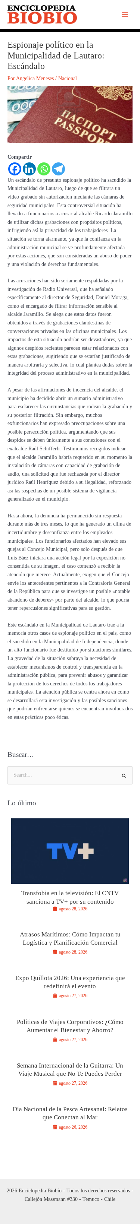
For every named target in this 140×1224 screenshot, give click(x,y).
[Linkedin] (29, 168)
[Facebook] (14, 168)
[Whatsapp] (43, 168)
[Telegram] (58, 168)
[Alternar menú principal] (125, 14)
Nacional (67, 78)
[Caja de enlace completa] (70, 868)
